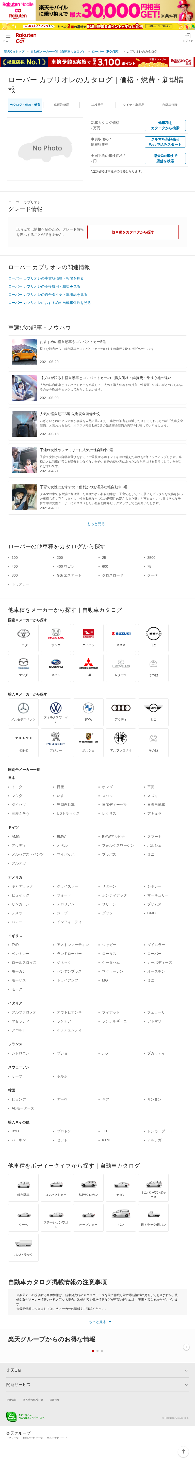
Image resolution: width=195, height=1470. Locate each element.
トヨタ (17, 787)
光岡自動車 (66, 805)
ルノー (107, 1053)
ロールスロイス (24, 962)
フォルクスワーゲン (118, 845)
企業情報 (11, 1399)
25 (104, 558)
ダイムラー (156, 945)
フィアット (111, 1012)
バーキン (19, 1140)
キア (105, 1099)
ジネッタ (64, 962)
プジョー (64, 1053)
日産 (60, 787)
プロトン (64, 1131)
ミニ (150, 854)
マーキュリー (158, 895)
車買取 (61, 105)
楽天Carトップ (14, 51)
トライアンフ (67, 980)
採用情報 (55, 1399)
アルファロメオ (24, 1012)
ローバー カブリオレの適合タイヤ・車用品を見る (47, 294)
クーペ (152, 575)
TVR (15, 945)
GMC (151, 913)
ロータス (109, 954)
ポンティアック (114, 895)
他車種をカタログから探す (133, 232)
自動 (169, 105)
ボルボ (62, 1076)
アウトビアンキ (69, 1012)
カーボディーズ (159, 962)
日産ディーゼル (114, 805)
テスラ (17, 913)
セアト (62, 1140)
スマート (154, 837)
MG (105, 980)
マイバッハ (66, 854)
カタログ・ (25, 105)
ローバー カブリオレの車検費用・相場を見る (44, 286)
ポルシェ (154, 845)
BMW (61, 837)
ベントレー (20, 954)
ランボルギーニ (114, 1021)
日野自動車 (156, 805)
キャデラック (22, 886)
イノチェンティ (69, 1030)
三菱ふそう (20, 813)
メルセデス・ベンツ (28, 854)
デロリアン (66, 904)
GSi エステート (69, 575)
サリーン (109, 904)
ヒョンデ (19, 1099)
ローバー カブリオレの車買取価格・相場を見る (46, 278)
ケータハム (111, 962)
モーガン (19, 971)
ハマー (17, 922)
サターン (109, 886)
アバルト (19, 1030)
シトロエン (20, 1053)
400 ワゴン (66, 566)
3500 (151, 558)
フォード (64, 895)
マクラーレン (112, 971)
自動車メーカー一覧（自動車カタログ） (58, 51)
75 (149, 566)
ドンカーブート (159, 1131)
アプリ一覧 (12, 1437)
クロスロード (112, 575)
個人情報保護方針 (33, 1399)
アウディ (19, 845)
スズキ (152, 796)
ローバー (154, 954)
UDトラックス (68, 813)
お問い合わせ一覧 (33, 1437)
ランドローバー (69, 954)
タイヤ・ (133, 105)
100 (15, 558)
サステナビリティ (57, 1437)
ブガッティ (156, 1053)
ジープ (62, 913)
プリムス (154, 904)
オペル (62, 845)
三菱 (150, 787)
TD (104, 1131)
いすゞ (62, 796)
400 (15, 566)
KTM (106, 1140)
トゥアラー (20, 584)
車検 (97, 105)
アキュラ (154, 813)
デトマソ (154, 1021)
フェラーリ (156, 1012)
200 (60, 558)
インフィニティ (69, 922)
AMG (16, 837)
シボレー (154, 886)
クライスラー (67, 886)
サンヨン (154, 1099)
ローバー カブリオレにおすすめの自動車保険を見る (49, 303)
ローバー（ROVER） (106, 51)
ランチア (64, 1021)
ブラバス (109, 854)
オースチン (156, 971)
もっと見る (96, 524)
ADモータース (23, 1108)
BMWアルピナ (113, 837)
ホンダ (107, 787)
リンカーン (20, 904)
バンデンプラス (69, 971)
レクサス (109, 813)
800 (15, 575)
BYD (15, 1131)
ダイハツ (19, 805)
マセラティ (20, 1021)
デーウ (62, 1099)
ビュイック (20, 895)
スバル (107, 796)
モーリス (19, 980)
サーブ (17, 1076)
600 (105, 566)
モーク (17, 989)
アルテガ (19, 863)
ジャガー (109, 945)
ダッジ (107, 913)
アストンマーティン (73, 945)
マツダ (17, 796)
